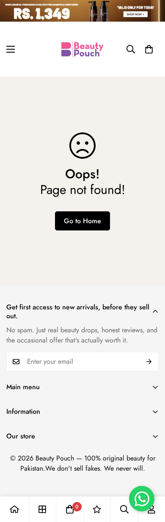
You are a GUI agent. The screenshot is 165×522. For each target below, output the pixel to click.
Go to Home (82, 221)
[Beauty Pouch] (82, 49)
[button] (149, 49)
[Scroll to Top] (149, 477)
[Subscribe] (149, 361)
